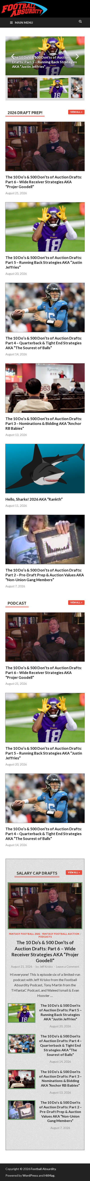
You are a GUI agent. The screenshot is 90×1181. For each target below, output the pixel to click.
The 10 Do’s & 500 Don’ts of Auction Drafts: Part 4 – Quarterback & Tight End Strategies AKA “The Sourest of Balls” (43, 343)
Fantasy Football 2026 (24, 934)
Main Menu (24, 22)
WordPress (30, 1175)
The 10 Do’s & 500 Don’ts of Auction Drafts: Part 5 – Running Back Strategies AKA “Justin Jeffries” (43, 262)
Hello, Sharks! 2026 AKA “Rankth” (34, 499)
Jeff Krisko (46, 966)
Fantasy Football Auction (60, 934)
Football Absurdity (43, 1169)
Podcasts (45, 936)
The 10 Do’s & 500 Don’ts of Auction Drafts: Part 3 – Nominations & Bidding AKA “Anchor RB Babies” (43, 423)
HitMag (49, 1175)
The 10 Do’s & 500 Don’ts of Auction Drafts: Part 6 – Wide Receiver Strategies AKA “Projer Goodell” (43, 182)
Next (77, 56)
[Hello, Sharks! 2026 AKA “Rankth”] (45, 494)
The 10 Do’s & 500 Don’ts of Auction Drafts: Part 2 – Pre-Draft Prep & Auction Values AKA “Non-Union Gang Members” (44, 575)
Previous (12, 56)
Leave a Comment (67, 966)
